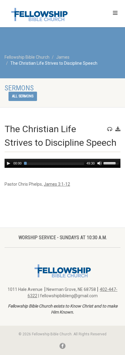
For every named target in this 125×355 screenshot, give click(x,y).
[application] (62, 163)
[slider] (111, 163)
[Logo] (42, 14)
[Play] (8, 163)
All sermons (22, 96)
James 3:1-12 (57, 184)
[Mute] (99, 163)
